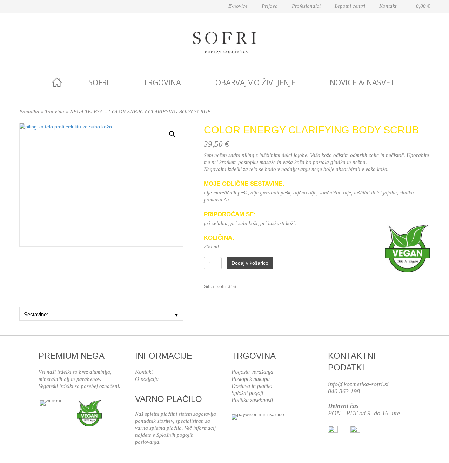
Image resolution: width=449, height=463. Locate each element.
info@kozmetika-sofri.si (358, 384)
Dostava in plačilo (252, 386)
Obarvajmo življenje (255, 82)
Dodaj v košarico (250, 263)
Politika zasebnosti (252, 400)
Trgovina (162, 82)
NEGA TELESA (86, 111)
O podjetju (147, 379)
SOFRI (98, 82)
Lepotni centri (350, 6)
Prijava (270, 6)
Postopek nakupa (251, 379)
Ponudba (29, 111)
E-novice (238, 6)
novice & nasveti (363, 82)
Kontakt (387, 6)
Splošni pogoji (247, 393)
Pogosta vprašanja (252, 372)
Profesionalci (306, 6)
